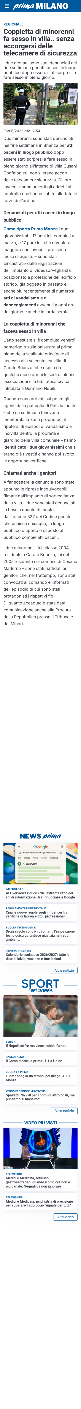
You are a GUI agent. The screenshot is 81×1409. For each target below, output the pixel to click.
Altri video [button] (65, 1217)
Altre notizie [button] (64, 970)
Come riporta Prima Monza (30, 228)
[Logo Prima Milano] (40, 6)
